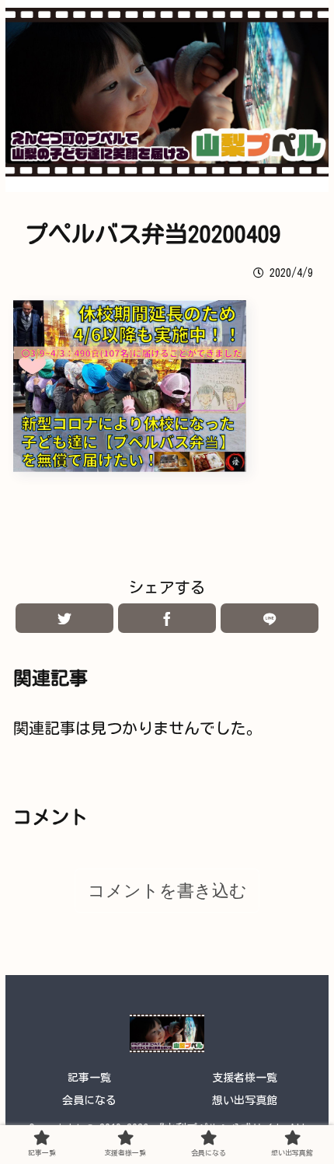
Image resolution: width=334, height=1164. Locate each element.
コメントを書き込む (167, 890)
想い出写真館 (244, 1100)
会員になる (89, 1100)
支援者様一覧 (244, 1077)
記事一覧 (89, 1077)
